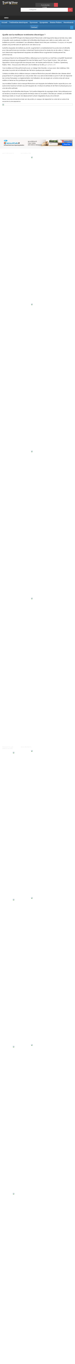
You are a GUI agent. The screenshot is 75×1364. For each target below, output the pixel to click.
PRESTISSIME (35, 1349)
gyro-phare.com (50, 65)
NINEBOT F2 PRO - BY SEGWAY (25, 1047)
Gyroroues (7, 160)
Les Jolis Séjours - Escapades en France (22, 1360)
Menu (6, 18)
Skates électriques (10, 167)
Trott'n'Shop (21, 1346)
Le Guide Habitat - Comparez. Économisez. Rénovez (22, 1356)
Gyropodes (8, 157)
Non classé (8, 163)
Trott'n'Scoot (26, 1353)
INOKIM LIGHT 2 (24, 899)
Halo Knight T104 (25, 752)
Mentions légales (11, 1349)
